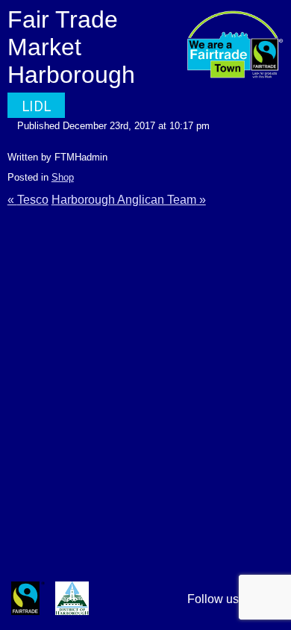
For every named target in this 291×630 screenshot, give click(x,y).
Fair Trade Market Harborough (71, 47)
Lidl (36, 105)
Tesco (32, 199)
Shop (62, 177)
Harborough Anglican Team (123, 199)
